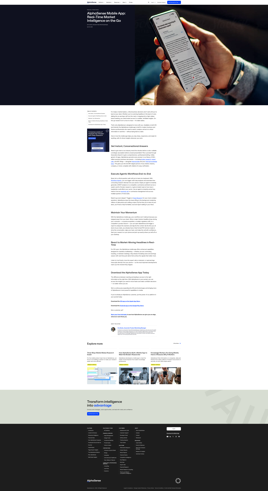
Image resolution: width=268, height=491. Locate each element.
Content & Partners (92, 432)
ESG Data (122, 462)
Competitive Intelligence (125, 457)
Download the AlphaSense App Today (97, 124)
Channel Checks (123, 455)
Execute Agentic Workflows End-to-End (97, 116)
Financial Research (124, 467)
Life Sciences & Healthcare (110, 457)
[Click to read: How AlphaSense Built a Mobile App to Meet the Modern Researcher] (134, 375)
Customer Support (124, 432)
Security (90, 445)
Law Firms (106, 468)
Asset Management (108, 435)
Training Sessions (124, 440)
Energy (105, 452)
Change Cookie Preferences (140, 488)
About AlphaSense (140, 430)
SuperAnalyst (91, 447)
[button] (102, 2)
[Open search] (148, 2)
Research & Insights (140, 451)
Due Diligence (123, 459)
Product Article (92, 364)
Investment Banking (108, 440)
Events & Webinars (140, 445)
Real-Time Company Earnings (140, 448)
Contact (138, 435)
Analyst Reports (123, 450)
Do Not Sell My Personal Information (172, 488)
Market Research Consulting (126, 469)
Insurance (106, 471)
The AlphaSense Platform (94, 452)
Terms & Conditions (159, 488)
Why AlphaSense (92, 454)
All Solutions (107, 430)
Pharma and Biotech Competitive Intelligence (125, 472)
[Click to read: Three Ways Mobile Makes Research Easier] (102, 375)
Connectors (90, 430)
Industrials (106, 455)
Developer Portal (124, 435)
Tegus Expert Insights (93, 449)
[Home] (91, 2)
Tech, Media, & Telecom (109, 460)
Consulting (106, 466)
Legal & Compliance (128, 488)
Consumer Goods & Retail (110, 450)
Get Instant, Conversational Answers (96, 113)
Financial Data (91, 437)
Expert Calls (122, 464)
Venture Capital (107, 445)
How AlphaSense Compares (94, 440)
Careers (138, 432)
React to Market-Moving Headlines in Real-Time (98, 121)
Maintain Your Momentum (94, 118)
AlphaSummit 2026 (124, 430)
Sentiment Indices (140, 453)
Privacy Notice (150, 488)
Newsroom (138, 437)
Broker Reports (123, 452)
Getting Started (123, 437)
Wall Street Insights (92, 457)
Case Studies (139, 442)
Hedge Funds (107, 437)
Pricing (130, 2)
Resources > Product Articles (93, 9)
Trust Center (123, 442)
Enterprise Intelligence (93, 435)
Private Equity (107, 442)
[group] (166, 2)
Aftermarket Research (125, 447)
